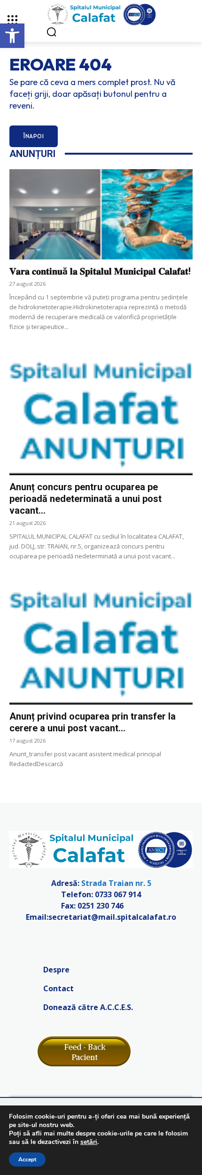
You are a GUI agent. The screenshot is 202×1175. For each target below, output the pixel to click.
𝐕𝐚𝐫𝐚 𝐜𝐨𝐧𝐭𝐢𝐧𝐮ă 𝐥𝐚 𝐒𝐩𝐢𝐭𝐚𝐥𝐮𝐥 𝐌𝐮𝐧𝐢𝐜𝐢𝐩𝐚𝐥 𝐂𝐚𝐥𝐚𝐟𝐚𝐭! (100, 271)
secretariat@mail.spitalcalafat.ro (112, 917)
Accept (27, 1159)
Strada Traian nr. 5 (116, 883)
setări (88, 1142)
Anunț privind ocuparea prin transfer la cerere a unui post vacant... (92, 722)
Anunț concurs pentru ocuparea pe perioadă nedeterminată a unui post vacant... (85, 498)
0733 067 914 (118, 894)
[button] (12, 36)
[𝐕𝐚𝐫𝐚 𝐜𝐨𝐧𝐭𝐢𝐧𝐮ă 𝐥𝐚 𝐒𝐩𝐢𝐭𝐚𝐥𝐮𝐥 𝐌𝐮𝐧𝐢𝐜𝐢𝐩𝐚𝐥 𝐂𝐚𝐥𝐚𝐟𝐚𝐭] (101, 214)
